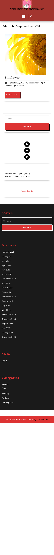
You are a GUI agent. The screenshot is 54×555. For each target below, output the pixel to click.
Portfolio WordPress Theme (19, 419)
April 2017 (6, 265)
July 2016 (6, 270)
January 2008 (7, 332)
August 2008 (7, 323)
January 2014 (7, 288)
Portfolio (5, 398)
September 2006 (9, 337)
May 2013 (6, 310)
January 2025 (7, 256)
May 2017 (6, 261)
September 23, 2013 (16, 83)
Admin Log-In (27, 191)
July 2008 (6, 328)
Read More (13, 96)
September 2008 (9, 319)
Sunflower (12, 77)
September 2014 (9, 279)
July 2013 (6, 305)
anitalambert (34, 83)
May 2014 (6, 283)
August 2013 (7, 301)
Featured (5, 384)
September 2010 (9, 314)
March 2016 (7, 274)
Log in (4, 361)
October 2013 (8, 292)
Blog (4, 388)
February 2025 (8, 252)
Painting (5, 393)
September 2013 (9, 297)
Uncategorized (8, 402)
